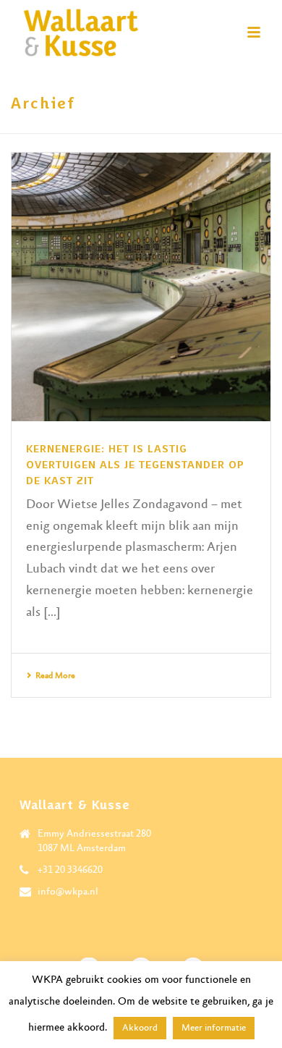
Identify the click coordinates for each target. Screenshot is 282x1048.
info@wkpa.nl (68, 891)
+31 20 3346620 (70, 870)
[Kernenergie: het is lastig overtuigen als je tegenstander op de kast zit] (141, 287)
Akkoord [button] (140, 1028)
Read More (55, 676)
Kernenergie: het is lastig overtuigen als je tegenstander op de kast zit (135, 464)
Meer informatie (213, 1028)
